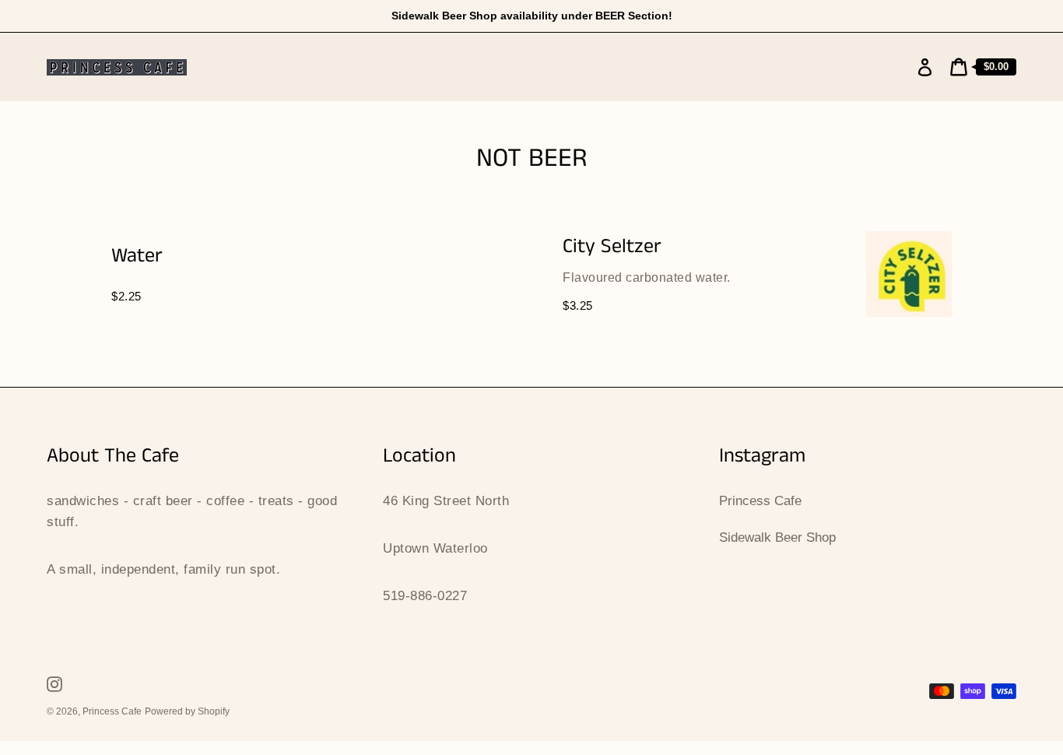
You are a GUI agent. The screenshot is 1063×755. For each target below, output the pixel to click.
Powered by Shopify (187, 711)
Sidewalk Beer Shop (777, 537)
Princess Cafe (760, 500)
